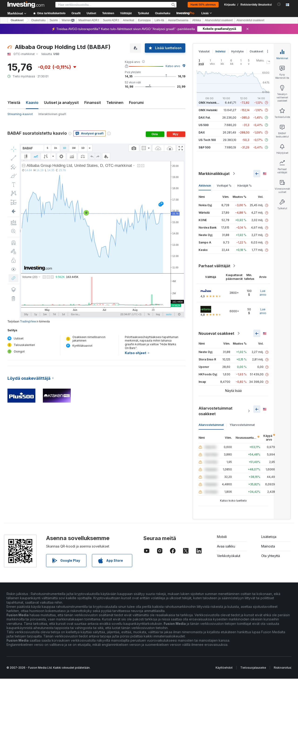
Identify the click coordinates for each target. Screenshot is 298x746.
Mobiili (222, 537)
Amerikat (128, 20)
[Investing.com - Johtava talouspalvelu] (25, 4)
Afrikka (196, 20)
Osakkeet (17, 20)
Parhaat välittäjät (214, 265)
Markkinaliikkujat (214, 173)
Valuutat (204, 51)
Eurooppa (144, 20)
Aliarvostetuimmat (211, 425)
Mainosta (268, 546)
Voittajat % (224, 185)
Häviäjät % (244, 185)
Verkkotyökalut (228, 556)
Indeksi (220, 51)
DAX (202, 132)
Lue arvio (263, 292)
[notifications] (279, 4)
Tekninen (114, 102)
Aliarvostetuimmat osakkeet (215, 411)
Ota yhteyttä (270, 556)
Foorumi (136, 102)
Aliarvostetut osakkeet (219, 20)
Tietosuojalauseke (253, 667)
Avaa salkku (226, 546)
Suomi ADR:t (111, 20)
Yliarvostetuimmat (242, 425)
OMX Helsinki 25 (210, 102)
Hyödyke (237, 51)
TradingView (28, 321)
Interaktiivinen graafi (52, 114)
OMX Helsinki (208, 110)
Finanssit (92, 102)
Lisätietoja (268, 537)
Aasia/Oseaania (178, 20)
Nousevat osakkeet (216, 333)
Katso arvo (173, 66)
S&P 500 (204, 147)
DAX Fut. (205, 117)
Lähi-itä (159, 20)
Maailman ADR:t (88, 20)
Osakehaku (162, 13)
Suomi (54, 20)
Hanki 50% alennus (203, 4)
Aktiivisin (205, 185)
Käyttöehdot (224, 667)
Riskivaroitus (282, 667)
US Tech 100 (207, 140)
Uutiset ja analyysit (61, 102)
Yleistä (13, 102)
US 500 (204, 125)
